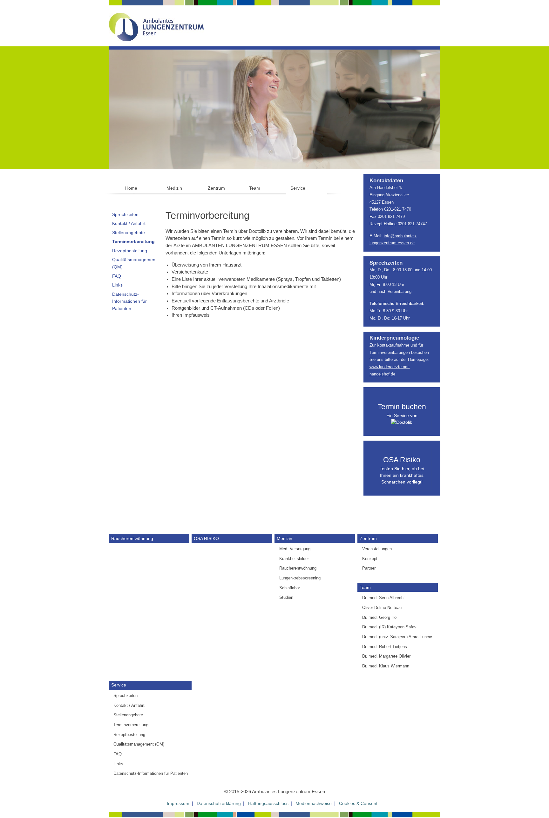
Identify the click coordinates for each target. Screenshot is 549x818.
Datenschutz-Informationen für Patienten (129, 301)
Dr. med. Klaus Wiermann (385, 666)
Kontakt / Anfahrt (129, 223)
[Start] (156, 25)
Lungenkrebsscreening (300, 578)
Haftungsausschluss (268, 803)
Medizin (174, 188)
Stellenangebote (128, 232)
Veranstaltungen (377, 548)
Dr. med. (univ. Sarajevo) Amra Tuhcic (397, 636)
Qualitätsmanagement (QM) (134, 263)
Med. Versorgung (294, 548)
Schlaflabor (289, 587)
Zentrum (216, 188)
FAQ (116, 276)
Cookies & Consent (358, 803)
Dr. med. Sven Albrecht (383, 597)
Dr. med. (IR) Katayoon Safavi (389, 627)
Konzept (369, 558)
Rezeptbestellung (129, 250)
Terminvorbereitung (133, 241)
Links (117, 284)
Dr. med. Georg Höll (380, 617)
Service (297, 188)
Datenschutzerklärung (219, 803)
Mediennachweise (313, 803)
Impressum (178, 803)
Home (131, 188)
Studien (286, 597)
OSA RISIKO (206, 538)
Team (254, 188)
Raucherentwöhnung (132, 538)
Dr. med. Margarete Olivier (386, 656)
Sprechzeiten (125, 214)
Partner (369, 568)
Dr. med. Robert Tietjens (384, 646)
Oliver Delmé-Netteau (382, 607)
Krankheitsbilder (294, 558)
